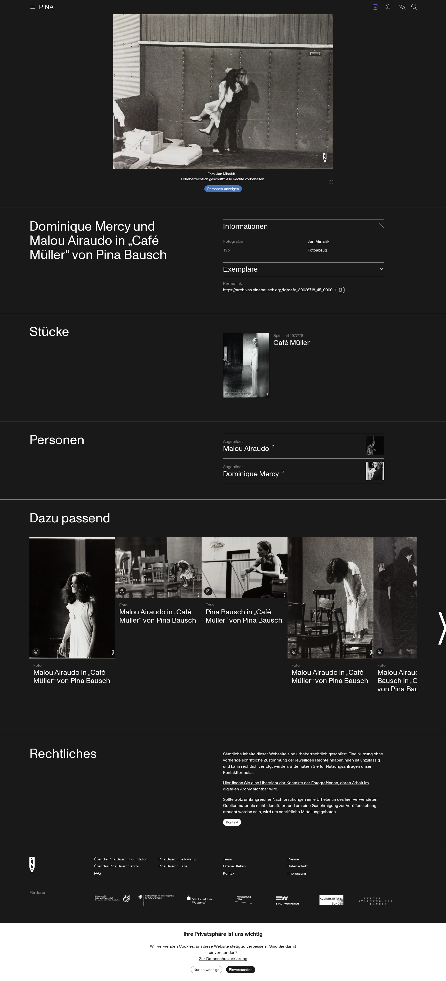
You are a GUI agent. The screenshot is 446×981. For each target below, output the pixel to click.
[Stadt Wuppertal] (287, 899)
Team (227, 859)
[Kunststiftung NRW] (244, 899)
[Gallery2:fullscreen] (329, 182)
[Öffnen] (381, 269)
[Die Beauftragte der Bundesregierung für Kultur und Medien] (156, 899)
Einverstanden (240, 970)
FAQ (97, 873)
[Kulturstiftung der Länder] (375, 899)
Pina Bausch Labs (172, 866)
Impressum (297, 873)
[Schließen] (381, 226)
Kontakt (232, 822)
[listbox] (223, 91)
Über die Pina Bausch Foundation (121, 859)
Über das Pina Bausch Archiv (117, 866)
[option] (223, 91)
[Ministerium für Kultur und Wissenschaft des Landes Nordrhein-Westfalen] (112, 899)
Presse (293, 859)
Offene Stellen (234, 866)
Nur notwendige (206, 970)
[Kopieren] (340, 290)
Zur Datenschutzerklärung (223, 959)
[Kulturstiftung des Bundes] (331, 899)
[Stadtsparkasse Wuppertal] (200, 899)
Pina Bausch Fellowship (177, 859)
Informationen (245, 226)
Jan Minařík (318, 241)
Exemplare (240, 269)
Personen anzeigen (223, 189)
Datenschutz (298, 866)
